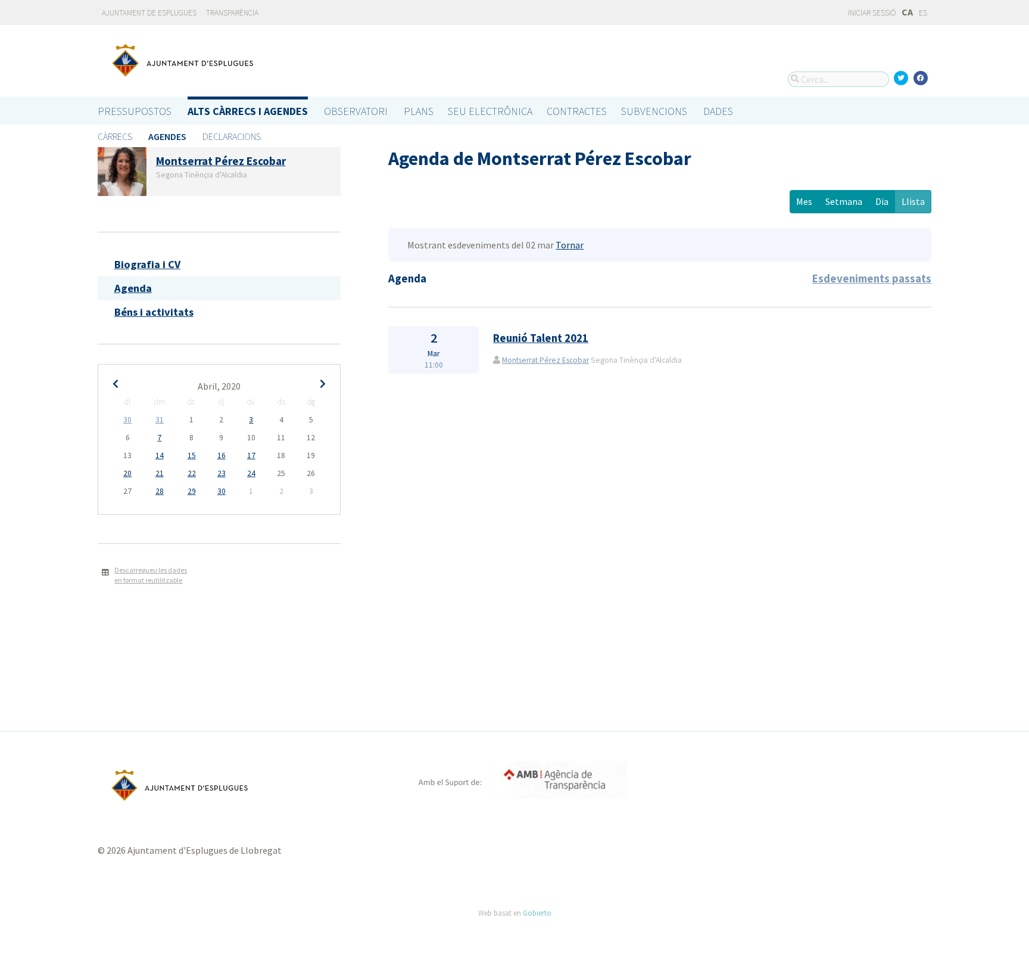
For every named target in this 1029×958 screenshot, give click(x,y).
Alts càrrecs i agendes (248, 111)
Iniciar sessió (871, 13)
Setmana (843, 201)
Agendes (167, 136)
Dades (718, 111)
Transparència (232, 13)
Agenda (133, 288)
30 (127, 420)
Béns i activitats (154, 312)
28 (159, 491)
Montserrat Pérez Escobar (545, 360)
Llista (913, 201)
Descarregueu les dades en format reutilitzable (150, 574)
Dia (881, 201)
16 (221, 455)
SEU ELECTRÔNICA (490, 111)
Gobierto (537, 912)
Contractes (577, 111)
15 (192, 455)
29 (192, 491)
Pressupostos (135, 111)
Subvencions (654, 111)
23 (221, 473)
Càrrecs (115, 136)
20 (127, 473)
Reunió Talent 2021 (540, 338)
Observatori (356, 111)
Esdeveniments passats (871, 278)
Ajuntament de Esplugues (149, 13)
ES (923, 13)
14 (159, 455)
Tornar (570, 245)
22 (192, 473)
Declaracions (231, 136)
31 (159, 420)
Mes (804, 201)
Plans (419, 111)
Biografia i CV (147, 264)
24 (251, 473)
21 (159, 473)
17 (251, 455)
